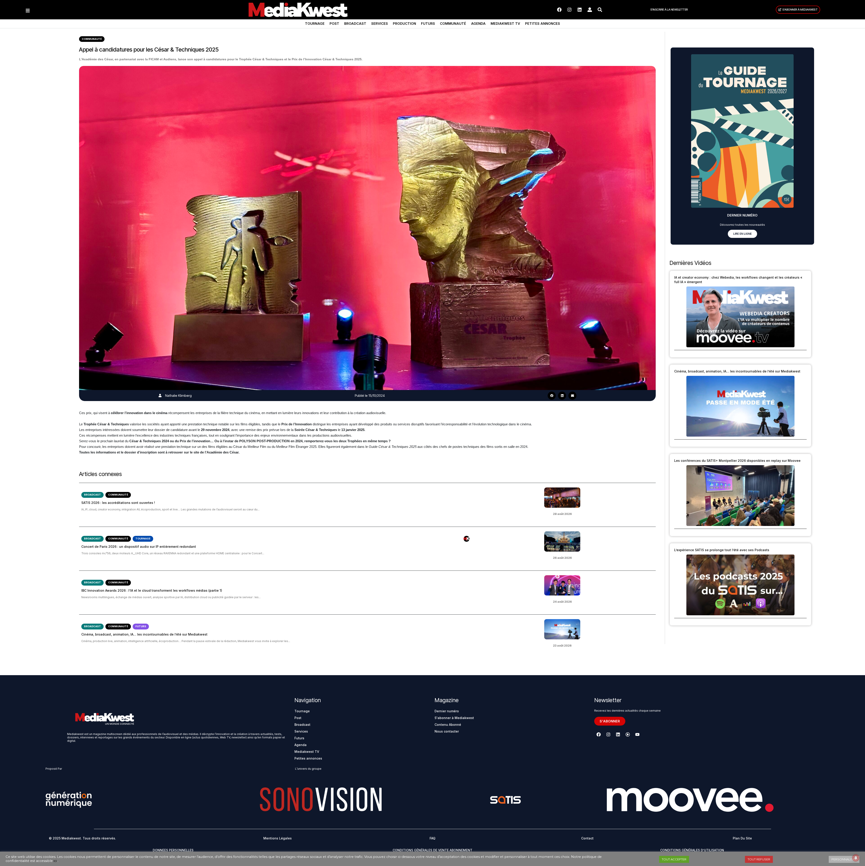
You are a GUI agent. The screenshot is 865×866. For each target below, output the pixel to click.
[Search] (599, 9)
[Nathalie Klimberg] (160, 395)
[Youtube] (637, 734)
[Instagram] (569, 9)
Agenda (478, 23)
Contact (587, 838)
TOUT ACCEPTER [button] (674, 859)
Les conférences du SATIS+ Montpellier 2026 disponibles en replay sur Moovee (737, 460)
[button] (552, 396)
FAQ (432, 838)
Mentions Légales (277, 838)
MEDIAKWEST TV (505, 23)
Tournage (315, 23)
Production (404, 23)
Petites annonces (542, 23)
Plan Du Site (742, 838)
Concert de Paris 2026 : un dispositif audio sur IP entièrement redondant (138, 546)
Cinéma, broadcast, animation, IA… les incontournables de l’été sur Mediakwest (144, 634)
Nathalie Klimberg (178, 395)
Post (334, 23)
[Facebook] (559, 9)
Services (379, 23)
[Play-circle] (627, 734)
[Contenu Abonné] (466, 539)
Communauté (453, 23)
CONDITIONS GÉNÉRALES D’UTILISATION (692, 850)
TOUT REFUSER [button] (759, 859)
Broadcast (355, 23)
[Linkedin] (579, 9)
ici (55, 861)
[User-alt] (589, 9)
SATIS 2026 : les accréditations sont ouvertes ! (118, 503)
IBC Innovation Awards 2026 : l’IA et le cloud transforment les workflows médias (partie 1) (151, 590)
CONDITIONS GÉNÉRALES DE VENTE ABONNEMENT (432, 850)
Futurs (428, 23)
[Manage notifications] (855, 857)
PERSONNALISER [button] (844, 859)
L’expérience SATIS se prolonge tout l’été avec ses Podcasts (721, 550)
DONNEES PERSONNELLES (173, 850)
